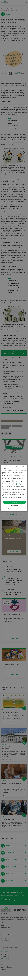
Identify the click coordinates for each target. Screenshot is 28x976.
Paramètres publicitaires (10, 495)
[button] (14, 509)
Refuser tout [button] (14, 505)
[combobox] (23, 466)
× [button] (25, 466)
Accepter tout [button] (14, 502)
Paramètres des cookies (7, 499)
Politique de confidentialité (19, 499)
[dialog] (14, 488)
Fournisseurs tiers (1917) (18, 483)
